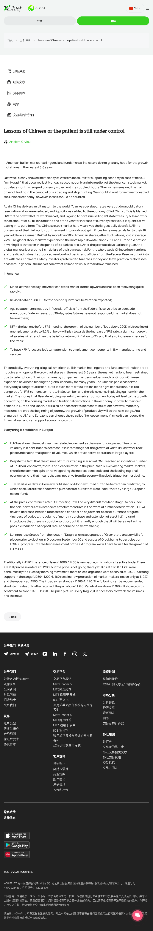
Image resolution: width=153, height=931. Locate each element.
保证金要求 (11, 739)
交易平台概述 (62, 679)
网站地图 (23, 646)
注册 (40, 21)
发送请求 (59, 785)
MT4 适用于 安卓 (64, 725)
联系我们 (10, 705)
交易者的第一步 (113, 747)
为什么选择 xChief (16, 679)
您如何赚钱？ (112, 679)
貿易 (7, 716)
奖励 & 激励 (60, 769)
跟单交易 (59, 779)
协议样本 (10, 744)
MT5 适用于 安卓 (64, 695)
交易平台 (59, 672)
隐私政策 (10, 812)
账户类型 (10, 723)
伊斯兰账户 (11, 729)
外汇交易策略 (112, 757)
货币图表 (19, 93)
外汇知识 (109, 734)
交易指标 (109, 763)
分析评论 (25, 40)
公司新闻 (10, 689)
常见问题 (10, 695)
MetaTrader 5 (62, 684)
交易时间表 (110, 768)
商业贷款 (59, 774)
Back (14, 616)
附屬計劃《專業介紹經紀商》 (122, 684)
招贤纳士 (10, 700)
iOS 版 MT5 (60, 700)
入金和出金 (60, 790)
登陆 (113, 21)
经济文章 (19, 82)
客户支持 (59, 756)
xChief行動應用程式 (66, 745)
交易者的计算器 (23, 115)
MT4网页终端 (62, 720)
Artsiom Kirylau (20, 142)
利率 (16, 104)
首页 (10, 40)
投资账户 (59, 764)
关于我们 (10, 646)
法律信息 (10, 684)
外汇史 (107, 742)
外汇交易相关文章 (115, 752)
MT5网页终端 (62, 689)
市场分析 (109, 695)
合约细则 (10, 734)
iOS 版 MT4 (60, 730)
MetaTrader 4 (62, 715)
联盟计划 (109, 672)
